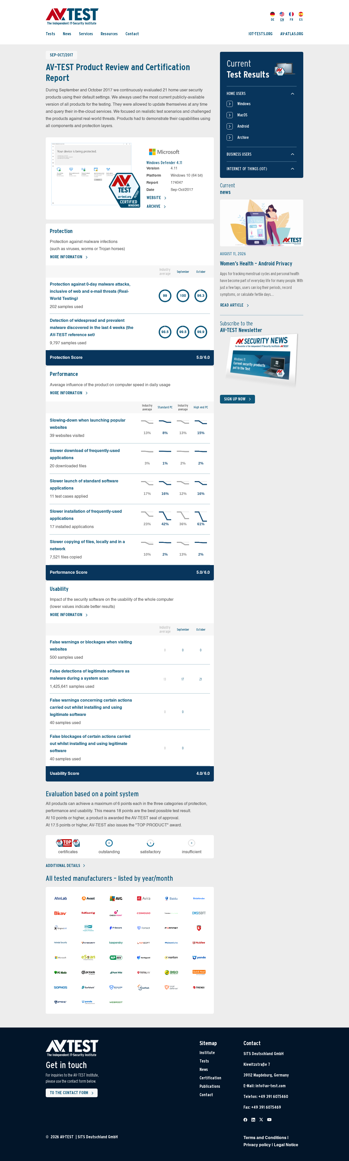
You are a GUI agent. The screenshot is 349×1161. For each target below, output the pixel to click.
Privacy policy (257, 1145)
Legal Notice (286, 1145)
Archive (153, 206)
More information (66, 256)
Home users (236, 93)
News (67, 33)
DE (272, 19)
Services (86, 33)
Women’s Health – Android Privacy (256, 263)
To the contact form (69, 1092)
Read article (231, 305)
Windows (244, 103)
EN (282, 19)
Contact (132, 33)
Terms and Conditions (264, 1138)
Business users (239, 154)
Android (243, 126)
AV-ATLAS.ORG (291, 33)
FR (291, 19)
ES (301, 19)
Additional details (63, 865)
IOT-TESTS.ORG (261, 33)
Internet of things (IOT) (247, 168)
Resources (109, 33)
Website (154, 197)
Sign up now (235, 399)
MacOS (242, 115)
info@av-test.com (270, 1085)
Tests (50, 33)
